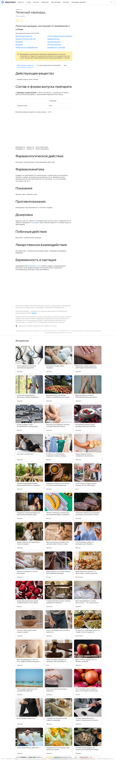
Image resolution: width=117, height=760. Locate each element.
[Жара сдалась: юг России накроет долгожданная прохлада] (58, 565)
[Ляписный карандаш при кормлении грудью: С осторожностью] (21, 20)
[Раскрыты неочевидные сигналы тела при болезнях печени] (58, 418)
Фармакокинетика (53, 39)
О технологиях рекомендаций (87, 758)
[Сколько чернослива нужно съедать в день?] (29, 624)
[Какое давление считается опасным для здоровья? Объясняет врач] (29, 359)
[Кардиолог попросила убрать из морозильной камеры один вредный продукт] (29, 506)
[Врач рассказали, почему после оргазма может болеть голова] (58, 536)
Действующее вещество (24, 36)
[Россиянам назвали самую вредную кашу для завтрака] (87, 418)
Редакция (44, 758)
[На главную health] (10, 2)
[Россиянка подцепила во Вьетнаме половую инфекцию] (29, 389)
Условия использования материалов (58, 758)
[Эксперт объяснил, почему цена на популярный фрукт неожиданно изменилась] (58, 506)
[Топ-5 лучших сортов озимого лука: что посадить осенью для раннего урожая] (87, 682)
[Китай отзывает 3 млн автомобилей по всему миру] (29, 418)
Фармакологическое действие (26, 39)
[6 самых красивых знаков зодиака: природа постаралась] (58, 594)
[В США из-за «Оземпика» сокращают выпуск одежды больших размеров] (58, 448)
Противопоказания (53, 42)
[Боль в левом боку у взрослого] (29, 741)
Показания (19, 42)
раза (34, 222)
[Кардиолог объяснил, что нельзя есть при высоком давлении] (58, 477)
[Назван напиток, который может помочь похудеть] (29, 536)
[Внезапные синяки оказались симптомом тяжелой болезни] (87, 359)
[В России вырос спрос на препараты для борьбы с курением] (87, 536)
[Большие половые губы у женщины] (58, 359)
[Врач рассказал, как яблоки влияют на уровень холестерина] (58, 389)
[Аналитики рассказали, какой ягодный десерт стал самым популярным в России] (29, 594)
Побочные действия (54, 44)
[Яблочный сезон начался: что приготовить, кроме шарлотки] (87, 565)
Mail (3, 758)
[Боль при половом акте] (29, 448)
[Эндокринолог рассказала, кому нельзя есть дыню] (58, 741)
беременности (33, 266)
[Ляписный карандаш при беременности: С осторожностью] (17, 20)
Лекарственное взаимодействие (27, 47)
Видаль (34, 313)
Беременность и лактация (56, 47)
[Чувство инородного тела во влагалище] (29, 565)
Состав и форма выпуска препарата (59, 36)
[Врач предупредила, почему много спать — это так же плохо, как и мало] (87, 594)
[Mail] (2, 2)
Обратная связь (74, 758)
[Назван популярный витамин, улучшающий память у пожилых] (29, 477)
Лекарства (19, 9)
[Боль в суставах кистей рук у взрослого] (58, 682)
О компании (8, 758)
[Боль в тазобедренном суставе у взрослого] (58, 624)
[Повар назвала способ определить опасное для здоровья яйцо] (87, 448)
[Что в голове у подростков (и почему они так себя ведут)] (87, 477)
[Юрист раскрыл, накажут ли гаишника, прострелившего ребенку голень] (58, 653)
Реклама (15, 758)
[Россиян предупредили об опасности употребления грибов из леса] (87, 741)
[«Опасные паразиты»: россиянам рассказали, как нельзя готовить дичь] (87, 506)
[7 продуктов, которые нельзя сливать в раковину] (58, 712)
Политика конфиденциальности (105, 758)
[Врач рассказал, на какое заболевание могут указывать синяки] (87, 389)
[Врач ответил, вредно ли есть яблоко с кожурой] (87, 653)
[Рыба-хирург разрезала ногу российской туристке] (29, 682)
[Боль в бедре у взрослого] (29, 712)
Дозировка (19, 44)
